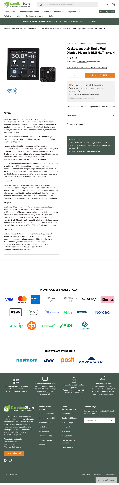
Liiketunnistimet (45, 440)
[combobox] (67, 4)
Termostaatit (44, 445)
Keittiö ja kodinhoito (12, 16)
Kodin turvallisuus (37, 28)
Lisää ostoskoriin (100, 75)
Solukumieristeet (45, 436)
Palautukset (97, 474)
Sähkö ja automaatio (52, 11)
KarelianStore (13, 474)
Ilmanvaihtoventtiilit (47, 418)
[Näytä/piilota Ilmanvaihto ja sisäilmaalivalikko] (40, 11)
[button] (113, 4)
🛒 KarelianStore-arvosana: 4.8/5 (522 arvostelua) (87, 68)
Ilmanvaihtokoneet (46, 413)
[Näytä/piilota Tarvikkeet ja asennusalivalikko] (45, 16)
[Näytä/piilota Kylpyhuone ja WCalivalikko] (83, 11)
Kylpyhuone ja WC (74, 11)
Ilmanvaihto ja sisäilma (29, 11)
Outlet (51, 16)
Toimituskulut (82, 61)
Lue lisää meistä (14, 453)
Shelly (69, 44)
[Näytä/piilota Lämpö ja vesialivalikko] (16, 11)
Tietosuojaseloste (110, 474)
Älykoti (49, 28)
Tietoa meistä (67, 413)
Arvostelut (66, 431)
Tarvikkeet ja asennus (34, 16)
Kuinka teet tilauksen (70, 418)
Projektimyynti (67, 447)
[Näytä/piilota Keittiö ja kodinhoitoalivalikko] (22, 16)
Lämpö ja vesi (9, 11)
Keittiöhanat (44, 427)
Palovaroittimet (45, 422)
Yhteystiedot (67, 436)
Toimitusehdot (67, 427)
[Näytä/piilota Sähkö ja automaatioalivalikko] (62, 11)
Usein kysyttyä (67, 422)
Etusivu (7, 28)
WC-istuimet (44, 431)
